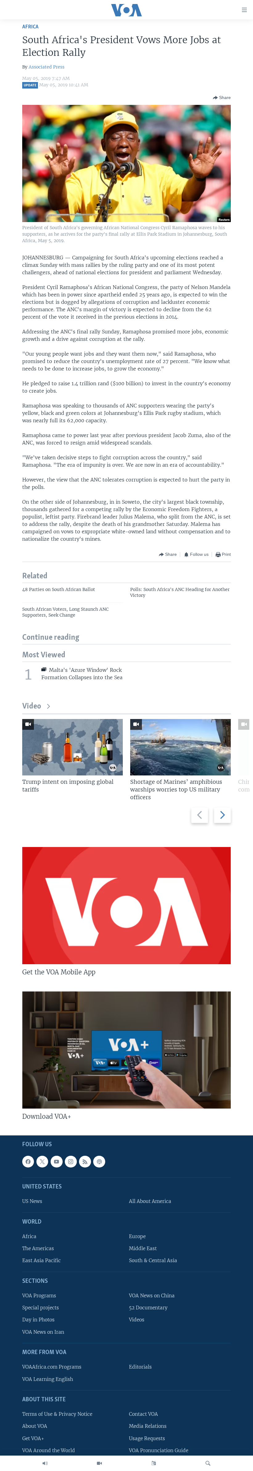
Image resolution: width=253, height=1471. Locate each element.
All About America (150, 1201)
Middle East (143, 1248)
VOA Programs (39, 1296)
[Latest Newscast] (45, 1463)
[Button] (222, 97)
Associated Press (46, 67)
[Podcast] (99, 1161)
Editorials (140, 1367)
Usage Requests (147, 1438)
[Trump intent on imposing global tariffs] (72, 747)
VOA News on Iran (43, 1332)
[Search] (208, 1463)
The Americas (38, 1248)
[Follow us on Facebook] (28, 1161)
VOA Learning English (47, 1379)
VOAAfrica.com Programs (51, 1367)
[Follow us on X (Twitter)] (42, 1161)
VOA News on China (152, 1296)
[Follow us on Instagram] (71, 1161)
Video (31, 706)
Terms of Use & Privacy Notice (57, 1414)
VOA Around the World (48, 1450)
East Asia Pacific (41, 1260)
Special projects (40, 1308)
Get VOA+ (33, 1438)
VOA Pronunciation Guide (158, 1450)
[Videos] (99, 1463)
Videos (136, 1320)
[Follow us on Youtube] (56, 1161)
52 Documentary (148, 1308)
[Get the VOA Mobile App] (126, 905)
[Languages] (153, 1463)
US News (32, 1201)
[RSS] (85, 1161)
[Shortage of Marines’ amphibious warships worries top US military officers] (180, 747)
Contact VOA (143, 1414)
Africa (30, 27)
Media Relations (148, 1426)
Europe (137, 1236)
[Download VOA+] (126, 1050)
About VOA (34, 1426)
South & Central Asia (153, 1260)
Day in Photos (38, 1320)
